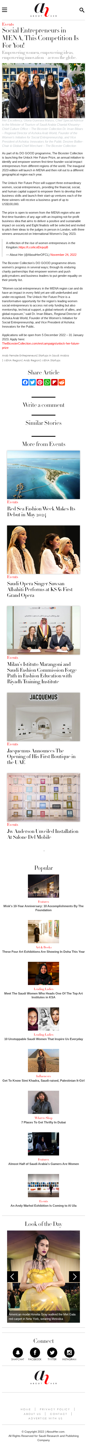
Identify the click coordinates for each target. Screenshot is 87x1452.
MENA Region (13, 360)
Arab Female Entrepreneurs (19, 355)
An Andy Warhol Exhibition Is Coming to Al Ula (43, 1205)
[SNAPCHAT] (18, 1353)
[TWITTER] (52, 1353)
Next (74, 1276)
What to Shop (43, 1118)
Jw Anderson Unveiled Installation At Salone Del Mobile (42, 834)
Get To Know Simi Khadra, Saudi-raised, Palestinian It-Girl (43, 1080)
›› (44, 850)
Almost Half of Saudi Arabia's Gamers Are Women (43, 1164)
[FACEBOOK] (35, 1353)
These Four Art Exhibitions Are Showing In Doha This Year (43, 951)
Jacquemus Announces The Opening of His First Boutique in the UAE (41, 756)
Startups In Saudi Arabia (53, 355)
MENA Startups (51, 360)
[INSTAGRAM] (69, 1353)
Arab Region (31, 360)
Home (26, 1409)
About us (32, 1413)
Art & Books (44, 947)
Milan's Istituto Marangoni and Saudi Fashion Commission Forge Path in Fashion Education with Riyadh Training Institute (42, 672)
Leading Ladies (43, 989)
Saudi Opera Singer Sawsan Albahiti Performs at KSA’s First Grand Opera (40, 589)
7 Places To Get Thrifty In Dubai (43, 1122)
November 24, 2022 (63, 254)
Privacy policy (55, 1409)
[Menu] (4, 10)
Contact (58, 1413)
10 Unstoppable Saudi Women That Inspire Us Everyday (43, 1039)
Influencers (43, 1076)
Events (12, 502)
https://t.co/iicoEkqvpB (33, 247)
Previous (12, 1276)
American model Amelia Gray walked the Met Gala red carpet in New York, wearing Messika (42, 1317)
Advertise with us (45, 1418)
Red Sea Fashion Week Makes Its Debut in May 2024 (41, 511)
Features (43, 902)
